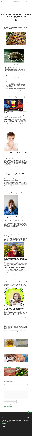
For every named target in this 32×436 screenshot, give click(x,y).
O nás (23, 1)
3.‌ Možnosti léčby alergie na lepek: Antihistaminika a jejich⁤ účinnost (13, 67)
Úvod (11, 1)
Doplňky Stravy (16, 1)
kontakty (4, 423)
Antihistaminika (12, 27)
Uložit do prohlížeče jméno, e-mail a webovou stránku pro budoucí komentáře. (15, 404)
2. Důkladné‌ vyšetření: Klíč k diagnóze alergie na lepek (11, 66)
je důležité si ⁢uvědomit (19, 85)
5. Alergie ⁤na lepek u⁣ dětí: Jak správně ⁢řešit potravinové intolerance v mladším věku (15, 69)
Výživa (20, 1)
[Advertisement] (16, 7)
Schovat (17, 64)
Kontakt (26, 1)
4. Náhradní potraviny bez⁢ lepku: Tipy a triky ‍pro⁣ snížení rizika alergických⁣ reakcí (14, 68)
